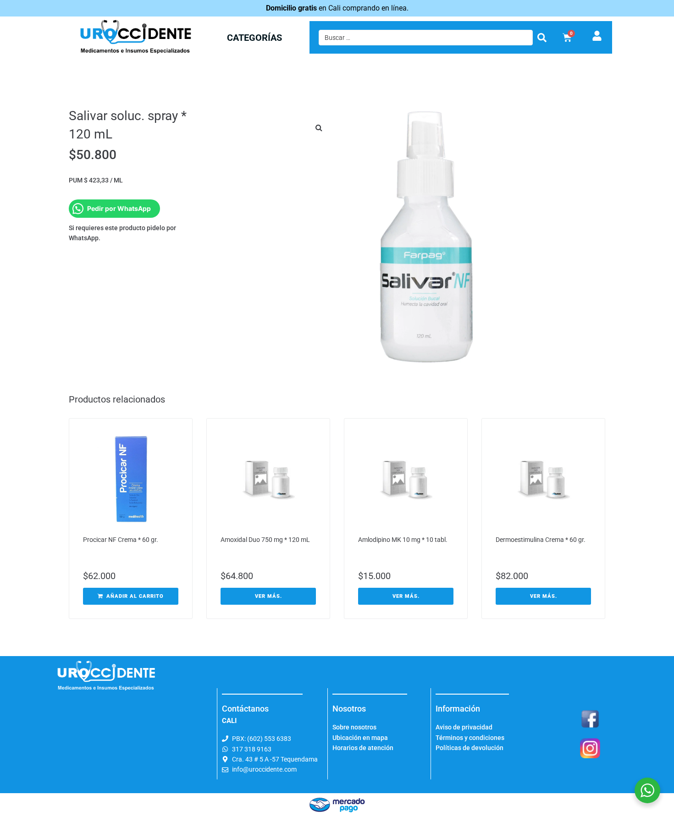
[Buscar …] (426, 37)
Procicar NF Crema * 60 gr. (120, 539)
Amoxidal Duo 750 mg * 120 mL (265, 539)
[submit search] (542, 37)
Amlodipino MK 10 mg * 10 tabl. (402, 539)
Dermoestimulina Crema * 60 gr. (541, 539)
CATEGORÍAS (254, 37)
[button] (318, 127)
